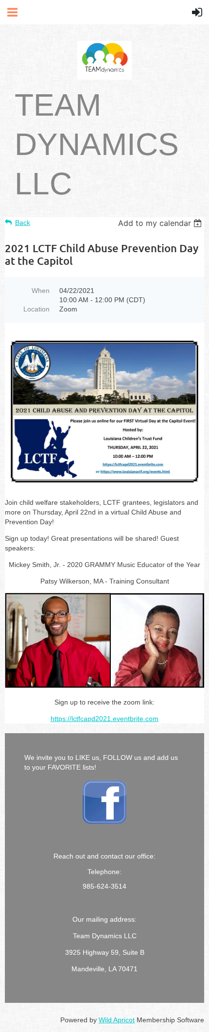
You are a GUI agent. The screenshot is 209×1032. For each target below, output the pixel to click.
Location (36, 309)
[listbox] (161, 223)
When (41, 290)
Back (22, 222)
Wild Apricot (117, 1020)
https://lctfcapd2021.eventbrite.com (104, 718)
